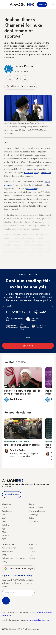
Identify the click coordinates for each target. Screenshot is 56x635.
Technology (33, 514)
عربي (7, 141)
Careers (32, 558)
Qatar (4, 531)
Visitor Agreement (9, 547)
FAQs (4, 554)
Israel (4, 521)
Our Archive (33, 521)
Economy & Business (37, 511)
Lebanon (5, 535)
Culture (31, 518)
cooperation (46, 172)
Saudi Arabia (7, 511)
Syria (4, 538)
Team (31, 554)
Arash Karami (24, 66)
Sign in (51, 4)
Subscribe (42, 4)
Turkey (4, 507)
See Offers (28, 345)
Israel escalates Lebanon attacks (22, 445)
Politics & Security (36, 507)
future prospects (31, 172)
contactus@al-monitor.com (39, 620)
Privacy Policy (7, 551)
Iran (3, 514)
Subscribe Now (12, 494)
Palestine (5, 525)
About (31, 547)
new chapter (31, 188)
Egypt (4, 528)
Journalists (32, 551)
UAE (4, 518)
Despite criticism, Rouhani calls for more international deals (22, 392)
